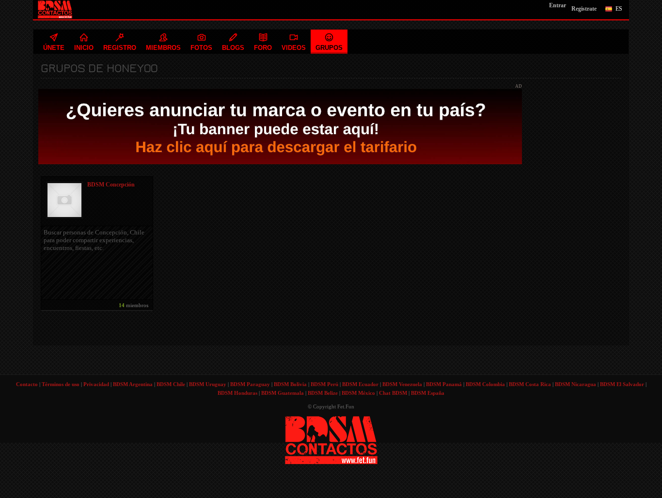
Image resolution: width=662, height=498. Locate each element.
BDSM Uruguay (207, 384)
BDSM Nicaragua (575, 384)
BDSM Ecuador (360, 384)
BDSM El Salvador (622, 384)
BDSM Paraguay (250, 384)
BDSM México (358, 393)
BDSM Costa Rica (530, 384)
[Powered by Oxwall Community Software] (331, 439)
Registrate (584, 8)
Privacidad (96, 384)
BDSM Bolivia (290, 384)
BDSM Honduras (237, 393)
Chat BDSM (393, 393)
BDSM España (427, 393)
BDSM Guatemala (282, 393)
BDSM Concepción (111, 184)
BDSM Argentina (133, 384)
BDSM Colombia (485, 384)
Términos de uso (60, 384)
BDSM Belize (323, 393)
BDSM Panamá (444, 384)
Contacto (27, 384)
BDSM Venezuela (402, 384)
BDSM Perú (324, 384)
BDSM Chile (171, 384)
